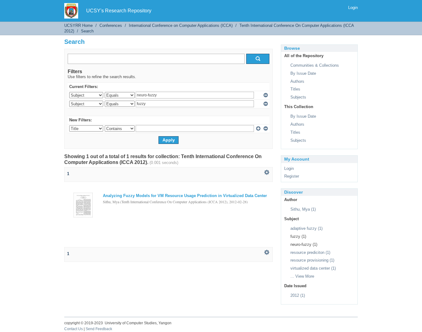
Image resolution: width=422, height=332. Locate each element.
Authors (297, 81)
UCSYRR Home (78, 25)
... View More (302, 276)
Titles (295, 89)
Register (291, 176)
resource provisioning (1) (312, 260)
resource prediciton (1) (310, 252)
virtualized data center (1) (313, 268)
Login (353, 7)
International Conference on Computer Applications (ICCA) (181, 25)
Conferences (110, 25)
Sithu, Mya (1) (303, 209)
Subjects (298, 97)
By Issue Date (303, 73)
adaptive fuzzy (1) (306, 228)
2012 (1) (297, 295)
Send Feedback (99, 329)
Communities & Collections (314, 65)
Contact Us (73, 329)
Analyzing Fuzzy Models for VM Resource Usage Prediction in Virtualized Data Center (185, 195)
